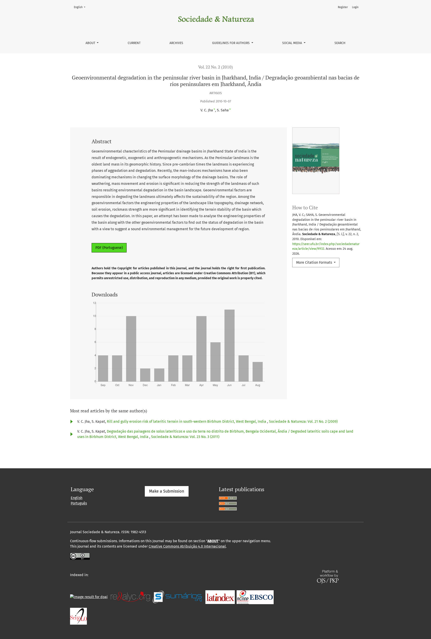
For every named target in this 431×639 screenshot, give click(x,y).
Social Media (292, 43)
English (81, 7)
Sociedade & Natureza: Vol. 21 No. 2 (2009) (303, 421)
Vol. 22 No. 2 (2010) (215, 67)
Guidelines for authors (231, 43)
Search (339, 43)
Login (355, 7)
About (91, 43)
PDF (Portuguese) (109, 247)
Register (343, 7)
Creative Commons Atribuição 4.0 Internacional (187, 546)
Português (79, 503)
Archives (176, 43)
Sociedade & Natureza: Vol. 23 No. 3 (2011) (185, 437)
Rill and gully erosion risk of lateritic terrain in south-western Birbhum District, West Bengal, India (187, 421)
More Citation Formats (314, 262)
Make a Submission (166, 491)
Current (134, 43)
